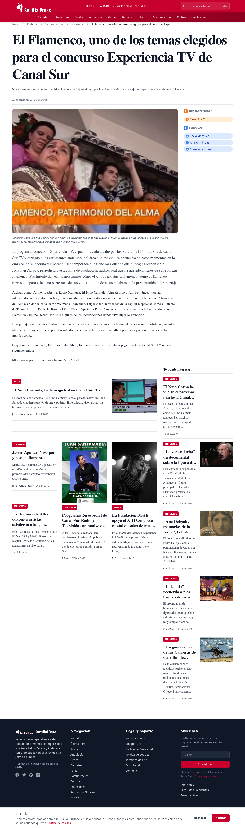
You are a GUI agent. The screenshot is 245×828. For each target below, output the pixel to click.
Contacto (131, 770)
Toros (143, 17)
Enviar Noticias (190, 795)
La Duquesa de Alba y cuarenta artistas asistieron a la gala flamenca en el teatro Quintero (31, 524)
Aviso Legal (133, 765)
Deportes (128, 17)
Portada (42, 17)
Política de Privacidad (139, 749)
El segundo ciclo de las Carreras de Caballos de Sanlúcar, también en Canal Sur (179, 657)
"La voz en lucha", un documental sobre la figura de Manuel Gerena (179, 459)
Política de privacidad (206, 776)
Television (76, 24)
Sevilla (79, 17)
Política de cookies (59, 823)
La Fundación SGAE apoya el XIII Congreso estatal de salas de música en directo (134, 523)
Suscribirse (205, 764)
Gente (112, 17)
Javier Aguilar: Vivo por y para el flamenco (33, 455)
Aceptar (221, 818)
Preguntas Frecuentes (195, 790)
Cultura (182, 17)
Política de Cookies (137, 754)
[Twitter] (24, 775)
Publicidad (187, 784)
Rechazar (200, 818)
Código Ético (133, 744)
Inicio (15, 24)
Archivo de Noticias (82, 792)
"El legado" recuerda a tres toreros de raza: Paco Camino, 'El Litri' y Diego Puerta (178, 599)
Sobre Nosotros (135, 738)
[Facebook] (17, 775)
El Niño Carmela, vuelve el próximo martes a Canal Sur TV (178, 394)
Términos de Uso (136, 760)
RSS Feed (76, 797)
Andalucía (95, 17)
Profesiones (200, 17)
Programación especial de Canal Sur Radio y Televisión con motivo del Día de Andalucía (84, 523)
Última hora (61, 17)
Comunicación (162, 17)
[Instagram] (31, 775)
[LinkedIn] (38, 775)
